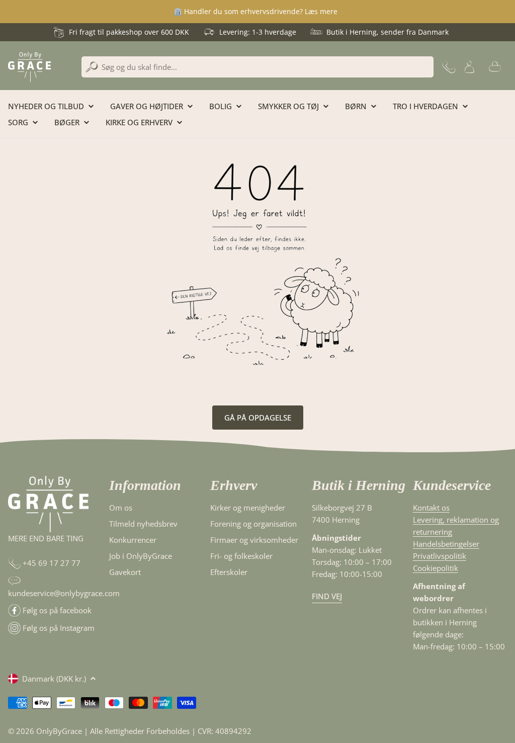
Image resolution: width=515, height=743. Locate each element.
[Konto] (469, 67)
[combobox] (257, 66)
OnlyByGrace (59, 731)
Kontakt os (431, 508)
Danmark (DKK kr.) (54, 679)
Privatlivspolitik (439, 556)
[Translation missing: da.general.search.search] (91, 67)
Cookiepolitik (435, 568)
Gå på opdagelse (257, 417)
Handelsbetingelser (446, 544)
